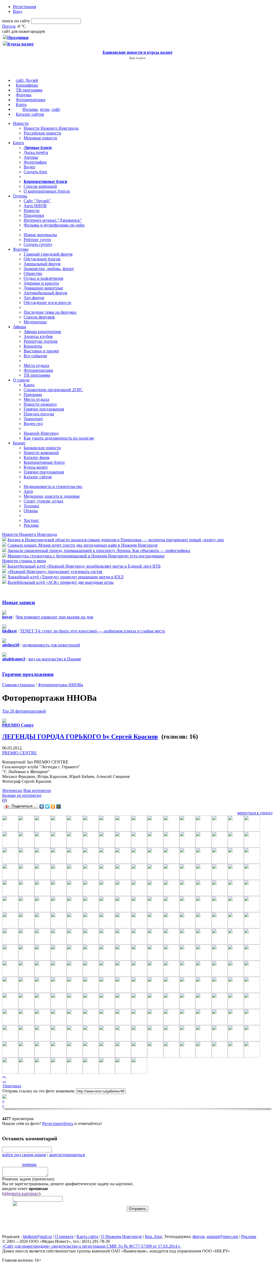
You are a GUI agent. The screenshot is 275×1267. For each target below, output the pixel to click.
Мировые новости (40, 138)
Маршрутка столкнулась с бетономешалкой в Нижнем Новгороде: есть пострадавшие (86, 556)
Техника (31, 506)
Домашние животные (43, 288)
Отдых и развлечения (43, 278)
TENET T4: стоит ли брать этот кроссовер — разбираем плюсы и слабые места (92, 631)
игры (44, 109)
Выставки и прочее (41, 351)
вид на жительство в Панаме (54, 659)
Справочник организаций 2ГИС (53, 389)
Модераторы (35, 322)
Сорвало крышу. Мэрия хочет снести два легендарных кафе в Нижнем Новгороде (83, 545)
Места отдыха (36, 365)
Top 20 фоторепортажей (24, 711)
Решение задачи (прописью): (28, 1179)
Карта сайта (87, 1236)
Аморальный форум (42, 263)
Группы (20, 196)
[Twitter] (47, 806)
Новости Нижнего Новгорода (51, 128)
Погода (9, 26)
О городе (21, 380)
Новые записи (18, 602)
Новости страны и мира (24, 560)
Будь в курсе (137, 57)
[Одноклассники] (53, 806)
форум (198, 1236)
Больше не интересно (21, 795)
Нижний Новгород (41, 433)
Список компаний (40, 186)
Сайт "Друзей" (37, 201)
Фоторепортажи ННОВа (60, 684)
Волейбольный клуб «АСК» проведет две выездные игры (61, 582)
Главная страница (18, 684)
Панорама (33, 394)
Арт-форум (34, 297)
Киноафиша (27, 85)
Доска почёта (36, 152)
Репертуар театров (40, 341)
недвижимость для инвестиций (51, 645)
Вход (17, 11)
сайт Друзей (27, 80)
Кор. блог (153, 1236)
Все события (35, 355)
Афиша (19, 326)
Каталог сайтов (30, 114)
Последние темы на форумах (50, 312)
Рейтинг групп (37, 239)
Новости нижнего (40, 404)
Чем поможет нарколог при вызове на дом (54, 617)
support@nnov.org (222, 1236)
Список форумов (39, 317)
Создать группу (38, 244)
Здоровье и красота (41, 283)
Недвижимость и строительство (53, 486)
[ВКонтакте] (42, 806)
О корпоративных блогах (47, 191)
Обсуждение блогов (42, 259)
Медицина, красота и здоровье (52, 496)
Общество (33, 273)
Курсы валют (36, 467)
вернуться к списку (255, 813)
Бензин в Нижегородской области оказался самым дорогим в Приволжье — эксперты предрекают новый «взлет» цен (116, 539)
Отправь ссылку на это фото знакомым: (38, 1091)
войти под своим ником (24, 1154)
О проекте (64, 1236)
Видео (29, 167)
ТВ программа (29, 90)
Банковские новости (42, 447)
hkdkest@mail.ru (37, 1236)
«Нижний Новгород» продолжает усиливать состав (55, 571)
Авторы (31, 157)
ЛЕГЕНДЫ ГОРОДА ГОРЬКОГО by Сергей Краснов (80, 736)
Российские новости (42, 133)
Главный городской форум (48, 254)
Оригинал (12, 1086)
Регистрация (24, 6)
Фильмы (30, 109)
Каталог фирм (36, 457)
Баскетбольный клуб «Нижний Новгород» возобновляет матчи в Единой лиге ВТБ (84, 566)
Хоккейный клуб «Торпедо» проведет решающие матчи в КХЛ (66, 577)
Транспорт (33, 418)
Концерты (33, 346)
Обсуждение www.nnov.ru (47, 302)
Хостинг (31, 520)
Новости (21, 123)
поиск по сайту (16, 21)
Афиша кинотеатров (42, 331)
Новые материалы (40, 234)
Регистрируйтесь (57, 1123)
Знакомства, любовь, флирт (49, 268)
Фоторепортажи (30, 99)
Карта (21, 104)
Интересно (12, 790)
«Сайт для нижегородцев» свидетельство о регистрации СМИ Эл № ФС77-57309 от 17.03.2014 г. (91, 1246)
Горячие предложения (44, 409)
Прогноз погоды (39, 414)
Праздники (34, 215)
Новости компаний (41, 452)
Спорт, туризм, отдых (43, 501)
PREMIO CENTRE (19, 753)
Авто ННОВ (35, 205)
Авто (28, 491)
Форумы (23, 95)
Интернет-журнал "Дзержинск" (53, 220)
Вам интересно (37, 790)
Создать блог (36, 171)
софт (56, 109)
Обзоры (31, 510)
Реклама (31, 525)
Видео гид (33, 423)
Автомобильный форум (45, 293)
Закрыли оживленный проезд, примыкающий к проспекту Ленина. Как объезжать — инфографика (99, 550)
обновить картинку (21, 1193)
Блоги (18, 142)
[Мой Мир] (58, 806)
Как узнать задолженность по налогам (59, 438)
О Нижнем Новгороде (121, 1236)
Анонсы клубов (38, 336)
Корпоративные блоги (44, 462)
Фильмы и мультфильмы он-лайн (54, 225)
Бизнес (19, 443)
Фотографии (35, 162)
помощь (29, 1164)
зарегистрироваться (67, 1154)
